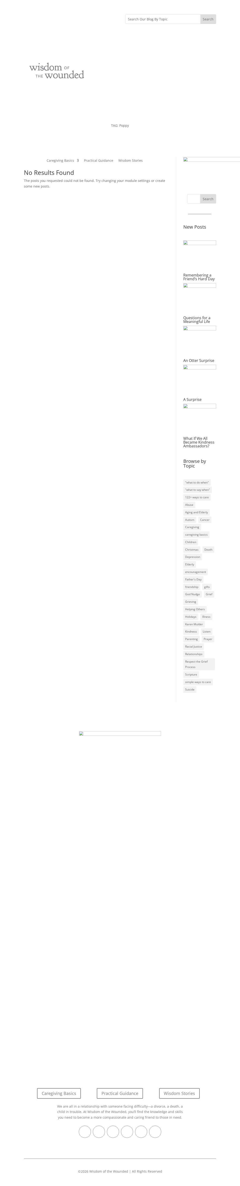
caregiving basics (196, 535)
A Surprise (192, 399)
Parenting (191, 639)
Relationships (193, 654)
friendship (191, 587)
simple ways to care (198, 682)
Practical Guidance (98, 161)
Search (208, 199)
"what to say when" (197, 490)
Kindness (191, 631)
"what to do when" (197, 482)
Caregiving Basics (60, 161)
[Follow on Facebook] (27, 18)
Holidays (190, 617)
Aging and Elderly (196, 512)
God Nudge (192, 594)
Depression (192, 557)
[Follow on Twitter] (37, 18)
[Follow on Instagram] (65, 18)
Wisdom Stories (130, 161)
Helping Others (195, 609)
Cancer (205, 520)
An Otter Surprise (198, 360)
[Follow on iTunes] (56, 18)
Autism (189, 520)
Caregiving (192, 527)
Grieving (190, 602)
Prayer (208, 639)
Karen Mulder (194, 624)
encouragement (195, 572)
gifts (207, 587)
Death (208, 550)
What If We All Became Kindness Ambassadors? (198, 442)
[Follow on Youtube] (74, 18)
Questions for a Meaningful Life (196, 319)
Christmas (192, 550)
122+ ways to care (197, 497)
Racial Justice (193, 647)
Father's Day (193, 579)
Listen (206, 631)
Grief (209, 594)
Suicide (190, 689)
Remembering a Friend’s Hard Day (199, 277)
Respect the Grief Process (196, 664)
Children (190, 542)
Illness (206, 617)
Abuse (189, 505)
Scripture (191, 674)
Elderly (189, 564)
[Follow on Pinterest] (46, 18)
